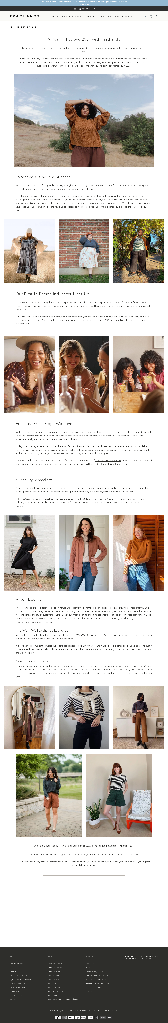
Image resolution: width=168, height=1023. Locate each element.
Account (13, 971)
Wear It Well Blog (93, 987)
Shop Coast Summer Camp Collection (64, 999)
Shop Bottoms (54, 971)
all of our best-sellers (77, 673)
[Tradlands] (24, 16)
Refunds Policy (16, 995)
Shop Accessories (55, 991)
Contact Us (14, 999)
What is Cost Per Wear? (96, 979)
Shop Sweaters (54, 979)
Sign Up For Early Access (20, 979)
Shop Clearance (54, 995)
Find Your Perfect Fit (18, 964)
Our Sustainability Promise (97, 975)
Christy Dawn (113, 463)
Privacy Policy (92, 991)
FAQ (11, 968)
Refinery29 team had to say (67, 453)
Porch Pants (124, 16)
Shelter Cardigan (34, 435)
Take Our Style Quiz (94, 971)
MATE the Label (92, 463)
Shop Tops (52, 983)
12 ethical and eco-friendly (108, 460)
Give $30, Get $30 (17, 983)
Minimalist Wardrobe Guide (97, 983)
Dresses (90, 16)
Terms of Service (17, 991)
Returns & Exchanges (19, 975)
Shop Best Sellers (55, 968)
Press (88, 968)
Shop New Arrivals (55, 964)
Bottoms (106, 16)
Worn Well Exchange (86, 635)
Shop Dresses (53, 975)
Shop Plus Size (54, 987)
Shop (55, 16)
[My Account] (152, 16)
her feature (23, 498)
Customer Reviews (17, 987)
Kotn (103, 463)
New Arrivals (72, 16)
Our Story (90, 964)
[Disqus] (84, 911)
